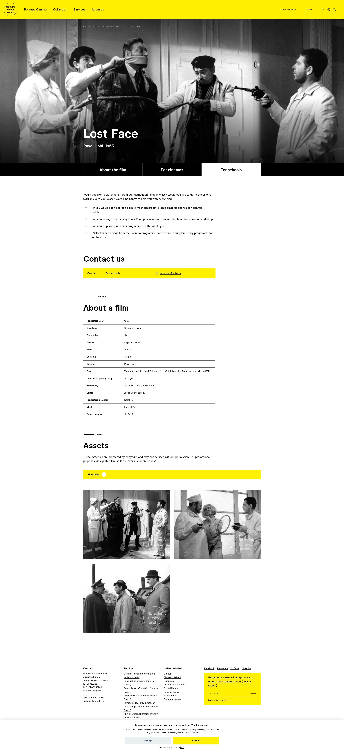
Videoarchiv (170, 695)
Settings (148, 740)
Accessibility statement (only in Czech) (140, 697)
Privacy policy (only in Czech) (139, 702)
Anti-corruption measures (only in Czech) (141, 708)
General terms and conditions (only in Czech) (139, 675)
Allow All (196, 740)
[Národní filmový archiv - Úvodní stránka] (10, 9)
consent (185, 729)
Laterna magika (172, 691)
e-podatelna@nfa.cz (94, 690)
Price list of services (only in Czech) (139, 682)
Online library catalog (175, 684)
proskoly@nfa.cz (170, 273)
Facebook (209, 668)
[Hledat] (334, 9)
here (182, 747)
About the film (113, 170)
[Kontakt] (329, 9)
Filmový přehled (172, 677)
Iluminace (169, 680)
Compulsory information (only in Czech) (141, 690)
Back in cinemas (172, 699)
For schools (231, 170)
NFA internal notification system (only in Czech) (141, 715)
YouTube (234, 668)
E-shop (310, 9)
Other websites (288, 9)
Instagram (222, 668)
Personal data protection (218, 700)
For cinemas (172, 170)
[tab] (96, 474)
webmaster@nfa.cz (93, 700)
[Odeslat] (253, 693)
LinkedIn (246, 668)
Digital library (171, 688)
